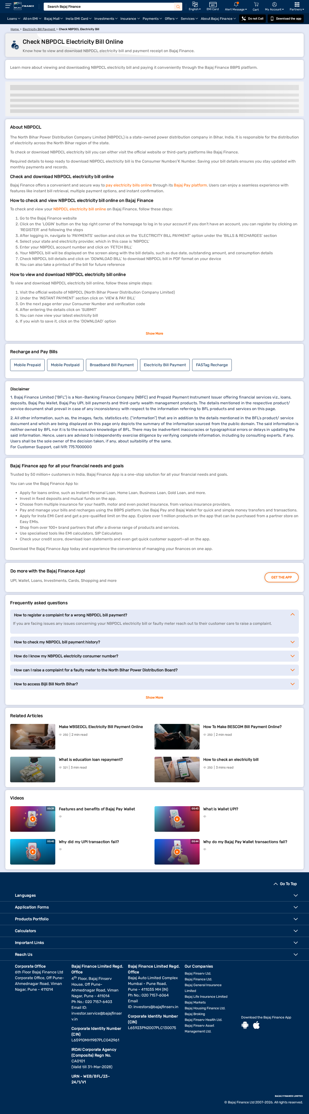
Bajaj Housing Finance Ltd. (205, 1008)
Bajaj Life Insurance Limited (206, 997)
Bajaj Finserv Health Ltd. (203, 1020)
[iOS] (256, 1025)
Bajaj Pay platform (190, 185)
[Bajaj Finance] (24, 6)
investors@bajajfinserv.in (155, 1006)
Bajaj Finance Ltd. (198, 979)
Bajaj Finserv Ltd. (198, 973)
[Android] (245, 1025)
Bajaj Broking (195, 1014)
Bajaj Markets (195, 1002)
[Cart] (256, 4)
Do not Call (255, 18)
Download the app (288, 18)
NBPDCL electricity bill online (79, 209)
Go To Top (288, 883)
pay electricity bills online (129, 185)
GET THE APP (281, 577)
